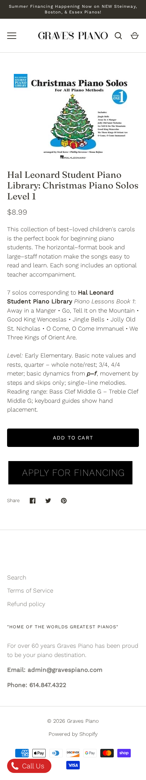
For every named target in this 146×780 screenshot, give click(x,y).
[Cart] (134, 35)
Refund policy (26, 603)
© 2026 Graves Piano (73, 721)
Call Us (32, 766)
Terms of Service (30, 590)
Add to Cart (73, 438)
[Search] (118, 35)
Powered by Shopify (73, 734)
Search (16, 577)
